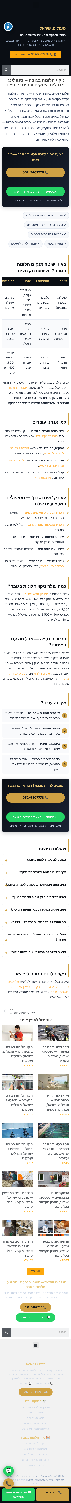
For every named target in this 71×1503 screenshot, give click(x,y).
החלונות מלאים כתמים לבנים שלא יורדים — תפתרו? (37, 936)
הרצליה (53, 987)
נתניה (11, 987)
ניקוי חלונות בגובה (35, 1443)
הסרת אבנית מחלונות (35, 1454)
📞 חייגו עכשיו (53, 1492)
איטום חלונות (42, 673)
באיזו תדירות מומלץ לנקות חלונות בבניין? (39, 897)
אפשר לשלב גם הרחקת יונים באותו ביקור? (38, 952)
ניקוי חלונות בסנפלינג (35, 1448)
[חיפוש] (6, 70)
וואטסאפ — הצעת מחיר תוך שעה (35, 191)
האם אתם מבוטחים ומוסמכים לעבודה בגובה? (35, 884)
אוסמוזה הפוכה (18, 387)
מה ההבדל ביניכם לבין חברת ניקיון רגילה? (38, 922)
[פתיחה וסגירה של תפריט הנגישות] (8, 26)
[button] (36, 5)
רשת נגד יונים (35, 1412)
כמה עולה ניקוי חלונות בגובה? (46, 859)
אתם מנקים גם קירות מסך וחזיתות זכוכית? (38, 909)
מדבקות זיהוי (43, 477)
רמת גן (65, 987)
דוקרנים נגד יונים (35, 1418)
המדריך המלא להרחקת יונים (35, 1407)
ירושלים (64, 992)
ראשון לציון (23, 987)
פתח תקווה (39, 987)
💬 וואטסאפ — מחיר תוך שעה (18, 1494)
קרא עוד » (64, 1065)
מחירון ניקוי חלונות (35, 1465)
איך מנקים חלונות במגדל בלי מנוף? (42, 872)
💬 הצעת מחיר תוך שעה (35, 1317)
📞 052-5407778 (35, 172)
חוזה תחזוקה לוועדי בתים (35, 1459)
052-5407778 (41, 1383)
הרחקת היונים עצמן (52, 566)
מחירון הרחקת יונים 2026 (35, 1428)
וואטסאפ (23, 1383)
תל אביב (13, 982)
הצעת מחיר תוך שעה (36, 1392)
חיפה (54, 992)
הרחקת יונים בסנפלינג (35, 1423)
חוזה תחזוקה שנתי (46, 436)
